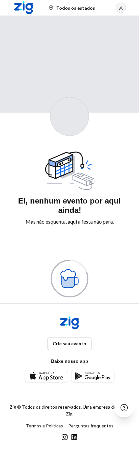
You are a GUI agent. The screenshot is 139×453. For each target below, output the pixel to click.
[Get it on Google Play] (92, 376)
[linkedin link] (74, 437)
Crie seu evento (69, 343)
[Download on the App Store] (46, 376)
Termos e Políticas (44, 425)
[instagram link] (65, 437)
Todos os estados (75, 8)
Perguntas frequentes (90, 425)
